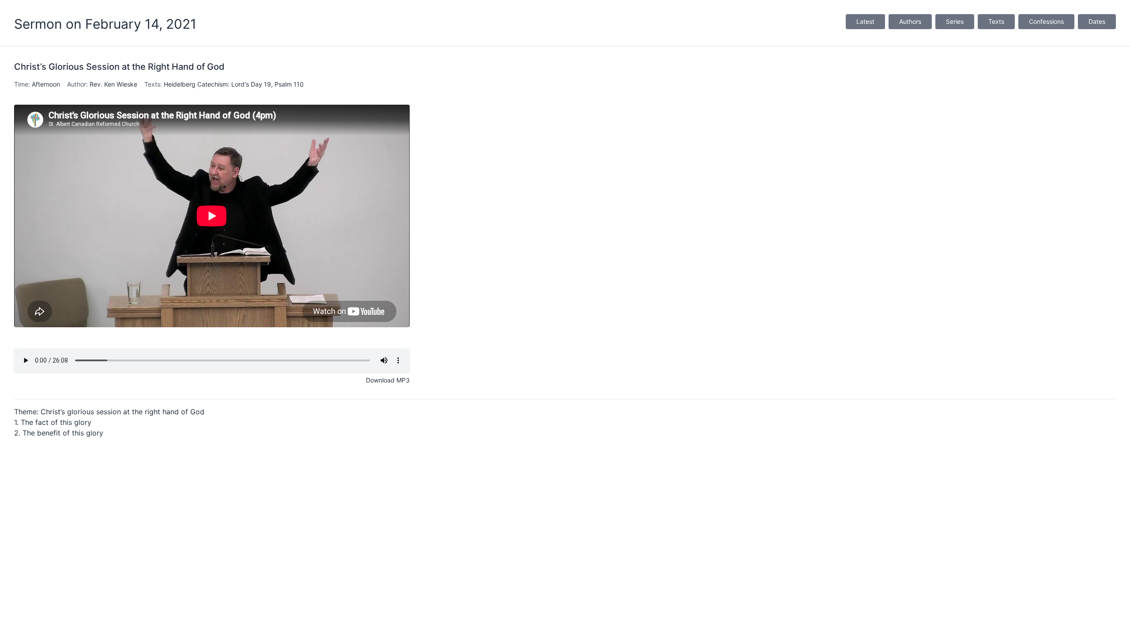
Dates (1097, 21)
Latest (865, 21)
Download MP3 (388, 380)
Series (955, 21)
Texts (996, 21)
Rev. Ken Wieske (113, 84)
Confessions (1046, 21)
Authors (910, 21)
